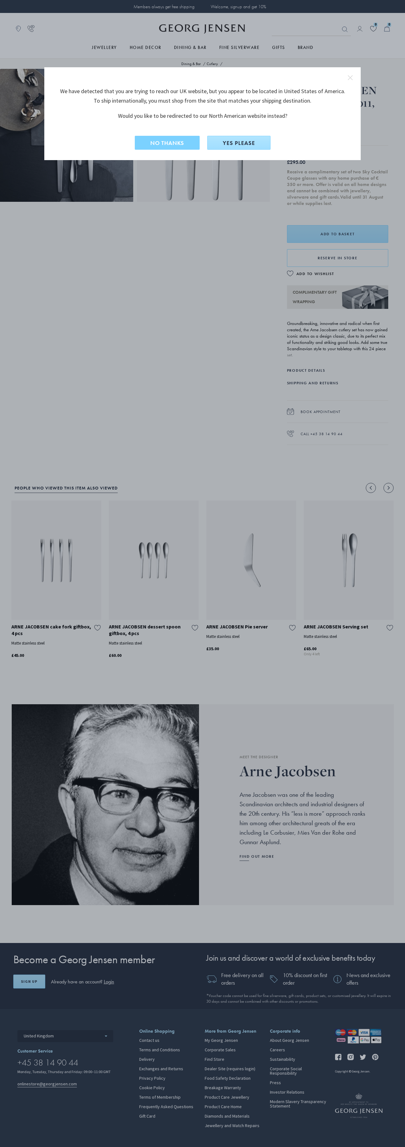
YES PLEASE (239, 143)
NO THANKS (167, 143)
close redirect (350, 77)
